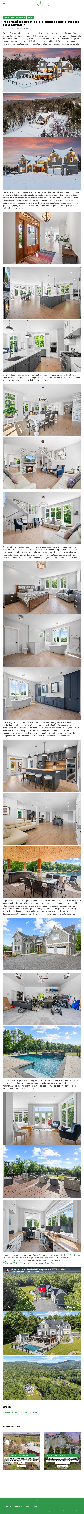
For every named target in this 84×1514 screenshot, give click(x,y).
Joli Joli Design (25, 28)
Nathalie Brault (46, 1258)
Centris (73, 1255)
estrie (24, 1413)
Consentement (42, 1501)
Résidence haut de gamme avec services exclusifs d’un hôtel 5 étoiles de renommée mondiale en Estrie (62, 1461)
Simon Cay (49, 1263)
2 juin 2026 (21, 1466)
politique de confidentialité (71, 1511)
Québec (30, 18)
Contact (57, 1511)
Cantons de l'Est (11, 1413)
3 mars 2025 (9, 28)
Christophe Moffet (11, 1263)
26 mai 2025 (62, 1466)
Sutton (34, 1413)
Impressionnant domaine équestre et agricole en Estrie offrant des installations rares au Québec (22, 1461)
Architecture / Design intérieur (14, 18)
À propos (49, 1511)
